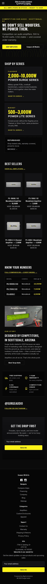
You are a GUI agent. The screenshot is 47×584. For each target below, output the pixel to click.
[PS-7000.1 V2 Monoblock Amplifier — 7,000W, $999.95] (33, 184)
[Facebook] (21, 480)
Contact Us (23, 526)
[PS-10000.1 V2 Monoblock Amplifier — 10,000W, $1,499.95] (13, 184)
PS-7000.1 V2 (12, 289)
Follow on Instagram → (16, 408)
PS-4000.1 (11, 294)
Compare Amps (23, 488)
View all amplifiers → (15, 169)
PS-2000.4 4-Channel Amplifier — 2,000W (13, 241)
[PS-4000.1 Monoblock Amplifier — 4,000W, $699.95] (33, 226)
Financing (23, 491)
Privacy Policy (23, 536)
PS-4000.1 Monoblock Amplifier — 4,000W (33, 241)
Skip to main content (23, 2)
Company (23, 494)
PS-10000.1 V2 (12, 284)
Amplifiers (23, 510)
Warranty (23, 529)
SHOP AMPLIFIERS (11, 47)
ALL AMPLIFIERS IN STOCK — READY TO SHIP (23, 8)
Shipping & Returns (23, 533)
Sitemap (24, 501)
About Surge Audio (14, 362)
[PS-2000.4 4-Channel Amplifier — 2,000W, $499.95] (13, 226)
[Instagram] (25, 480)
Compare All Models (33, 47)
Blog (23, 498)
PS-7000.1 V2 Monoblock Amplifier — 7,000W (33, 201)
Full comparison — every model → (21, 272)
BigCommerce (28, 576)
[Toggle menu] (3, 3)
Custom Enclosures (23, 514)
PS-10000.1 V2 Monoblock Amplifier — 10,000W (13, 201)
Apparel (23, 517)
